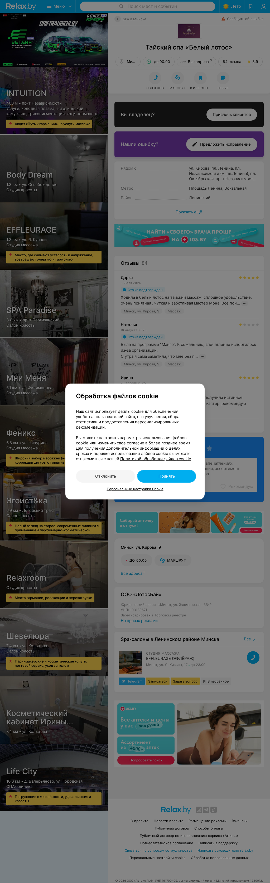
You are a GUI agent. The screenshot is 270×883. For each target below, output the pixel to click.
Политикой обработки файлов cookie (155, 458)
